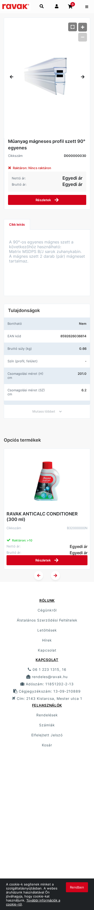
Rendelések (47, 715)
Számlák (47, 725)
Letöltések (47, 630)
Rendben (77, 887)
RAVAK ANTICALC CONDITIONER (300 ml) (42, 516)
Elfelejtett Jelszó (47, 735)
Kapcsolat (47, 650)
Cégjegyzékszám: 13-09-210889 (49, 691)
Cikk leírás (17, 224)
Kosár (47, 745)
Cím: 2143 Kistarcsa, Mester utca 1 (49, 698)
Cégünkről (47, 610)
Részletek (44, 200)
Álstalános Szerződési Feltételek (47, 620)
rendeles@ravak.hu (49, 677)
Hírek (47, 640)
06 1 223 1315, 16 (48, 669)
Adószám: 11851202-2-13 (49, 684)
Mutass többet (43, 411)
